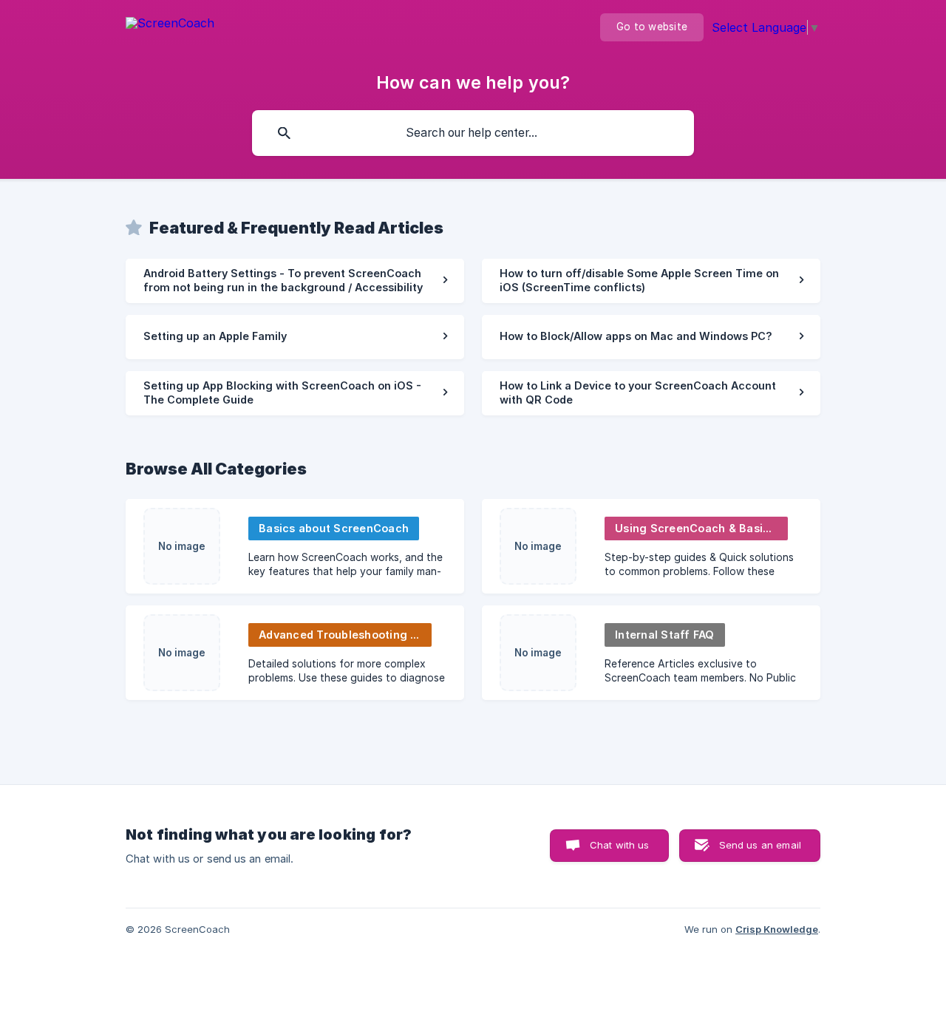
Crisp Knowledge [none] (776, 929)
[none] (170, 33)
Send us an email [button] (760, 845)
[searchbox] (473, 133)
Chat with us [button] (620, 845)
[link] (295, 281)
